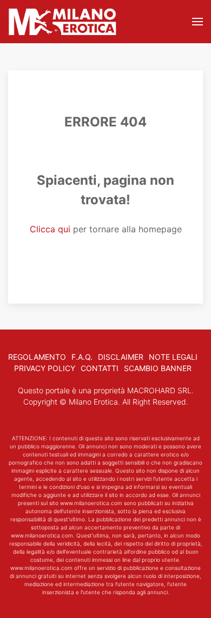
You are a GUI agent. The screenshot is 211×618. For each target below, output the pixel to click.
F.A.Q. (82, 356)
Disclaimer (120, 356)
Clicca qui (50, 229)
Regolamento (37, 356)
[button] (197, 21)
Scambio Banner (158, 368)
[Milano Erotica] (62, 21)
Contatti (99, 368)
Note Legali (173, 356)
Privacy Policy (44, 368)
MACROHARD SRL (159, 390)
